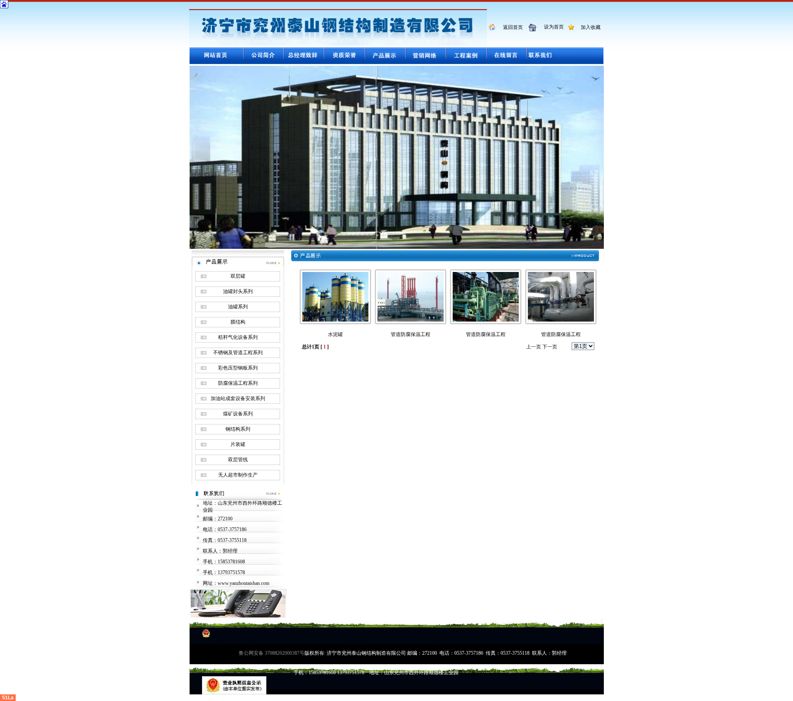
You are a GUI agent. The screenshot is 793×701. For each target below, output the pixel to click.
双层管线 (238, 460)
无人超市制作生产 (238, 475)
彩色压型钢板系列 (238, 368)
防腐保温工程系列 (238, 383)
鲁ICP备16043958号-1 (481, 672)
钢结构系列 (238, 429)
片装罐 (237, 444)
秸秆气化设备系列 (238, 337)
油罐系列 (238, 307)
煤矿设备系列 (238, 414)
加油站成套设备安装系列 (238, 398)
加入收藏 (588, 27)
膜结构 (237, 322)
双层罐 (237, 276)
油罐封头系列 (238, 291)
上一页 (533, 347)
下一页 (549, 347)
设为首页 (551, 27)
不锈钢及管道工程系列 (238, 352)
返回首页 (510, 27)
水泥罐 (335, 334)
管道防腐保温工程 (410, 334)
